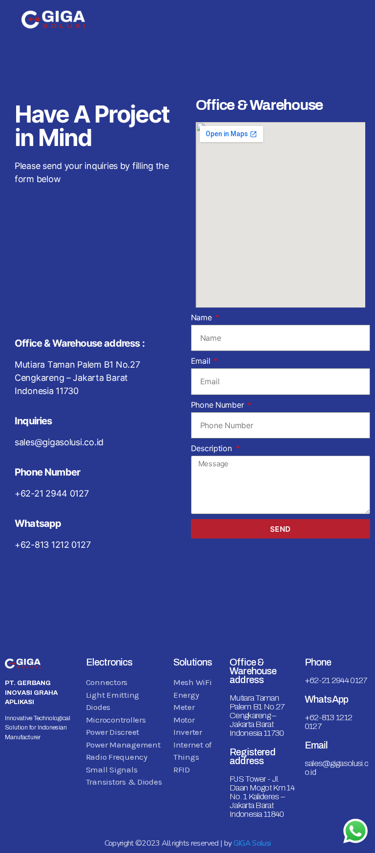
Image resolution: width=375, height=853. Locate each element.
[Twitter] (46, 766)
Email (201, 361)
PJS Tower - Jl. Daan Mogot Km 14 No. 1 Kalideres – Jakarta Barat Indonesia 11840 (261, 796)
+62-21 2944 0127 (336, 680)
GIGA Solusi (252, 843)
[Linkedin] (46, 793)
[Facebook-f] (18, 766)
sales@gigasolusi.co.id (336, 768)
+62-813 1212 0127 (329, 722)
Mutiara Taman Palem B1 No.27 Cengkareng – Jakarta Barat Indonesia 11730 (256, 715)
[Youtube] (18, 793)
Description (212, 448)
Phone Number (219, 405)
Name (202, 317)
